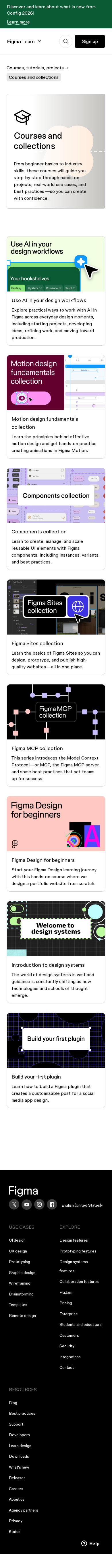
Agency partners (23, 1510)
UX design (18, 1251)
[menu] (82, 1205)
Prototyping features (77, 1251)
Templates (18, 1304)
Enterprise (68, 1314)
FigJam (65, 1292)
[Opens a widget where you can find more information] (90, 1544)
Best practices (22, 1413)
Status (14, 1531)
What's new (19, 1467)
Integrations (70, 1357)
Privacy (15, 1520)
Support (16, 1424)
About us (16, 1499)
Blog (13, 1402)
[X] (14, 1204)
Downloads (19, 1456)
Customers (69, 1335)
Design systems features (73, 1266)
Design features (73, 1240)
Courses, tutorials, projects (35, 67)
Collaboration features (79, 1281)
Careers (16, 1488)
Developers (19, 1434)
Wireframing (19, 1283)
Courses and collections (34, 77)
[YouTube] (27, 1204)
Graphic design (22, 1272)
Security (66, 1346)
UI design (17, 1240)
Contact (66, 1367)
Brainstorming (21, 1294)
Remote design (22, 1315)
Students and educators (80, 1324)
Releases (17, 1477)
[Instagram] (39, 1204)
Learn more (18, 21)
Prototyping (19, 1261)
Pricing (65, 1303)
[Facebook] (52, 1204)
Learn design (20, 1445)
